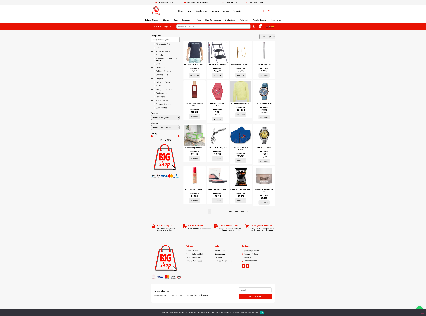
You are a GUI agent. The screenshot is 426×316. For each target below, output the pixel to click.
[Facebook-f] (243, 266)
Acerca (226, 11)
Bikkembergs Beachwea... (194, 64)
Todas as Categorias (162, 26)
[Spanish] (272, 26)
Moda (198, 20)
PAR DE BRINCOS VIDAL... (241, 64)
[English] (267, 26)
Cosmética (186, 20)
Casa (176, 20)
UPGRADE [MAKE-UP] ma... (264, 190)
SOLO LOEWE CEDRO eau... (194, 105)
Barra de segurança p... (194, 148)
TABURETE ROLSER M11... (218, 64)
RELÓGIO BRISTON (264, 104)
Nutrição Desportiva (213, 20)
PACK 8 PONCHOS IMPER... (241, 149)
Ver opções (194, 75)
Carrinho (215, 11)
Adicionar (217, 75)
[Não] (422, 313)
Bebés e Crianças (151, 20)
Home (180, 11)
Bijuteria (166, 20)
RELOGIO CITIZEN (264, 148)
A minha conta (201, 11)
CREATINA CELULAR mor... (240, 189)
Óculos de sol (230, 20)
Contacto (237, 11)
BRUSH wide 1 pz (264, 64)
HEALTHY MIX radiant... (194, 189)
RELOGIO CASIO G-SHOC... (217, 105)
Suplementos (276, 20)
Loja (189, 11)
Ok (262, 312)
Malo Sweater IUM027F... (241, 104)
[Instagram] (247, 266)
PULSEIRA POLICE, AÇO (217, 148)
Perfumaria (244, 20)
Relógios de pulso (259, 20)
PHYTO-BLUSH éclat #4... (218, 189)
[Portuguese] (269, 26)
